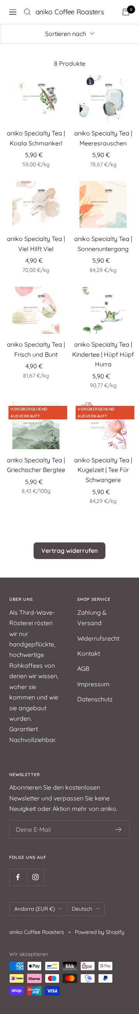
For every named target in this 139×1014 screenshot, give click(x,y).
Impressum (93, 684)
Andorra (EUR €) (34, 908)
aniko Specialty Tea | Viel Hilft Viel (36, 244)
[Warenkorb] (126, 12)
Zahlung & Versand (92, 618)
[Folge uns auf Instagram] (35, 877)
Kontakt (88, 653)
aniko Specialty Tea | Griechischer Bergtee (36, 465)
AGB (83, 668)
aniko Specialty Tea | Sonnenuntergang (103, 244)
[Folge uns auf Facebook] (18, 877)
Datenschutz (95, 699)
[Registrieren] (118, 829)
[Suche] (27, 12)
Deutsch (82, 908)
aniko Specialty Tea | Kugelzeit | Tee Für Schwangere (103, 470)
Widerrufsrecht (98, 638)
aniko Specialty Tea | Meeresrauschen (103, 138)
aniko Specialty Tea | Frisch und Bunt (36, 349)
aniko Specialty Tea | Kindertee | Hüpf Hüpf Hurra (103, 354)
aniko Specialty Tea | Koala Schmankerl (36, 138)
